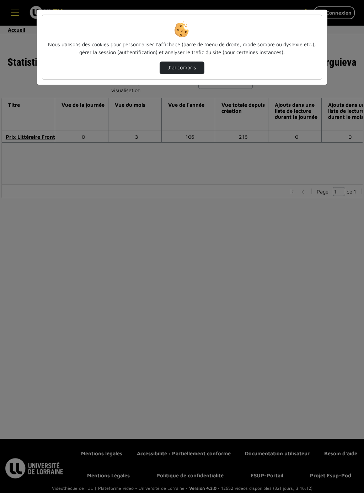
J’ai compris (182, 67)
